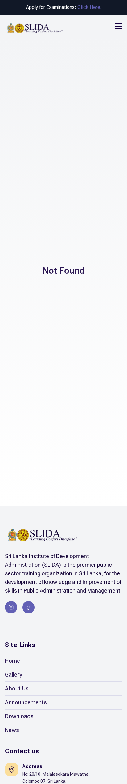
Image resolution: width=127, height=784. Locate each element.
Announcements (26, 702)
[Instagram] (11, 607)
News (12, 730)
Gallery (13, 674)
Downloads (19, 716)
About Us (17, 688)
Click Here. (89, 7)
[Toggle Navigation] (118, 26)
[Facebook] (28, 607)
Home (12, 660)
